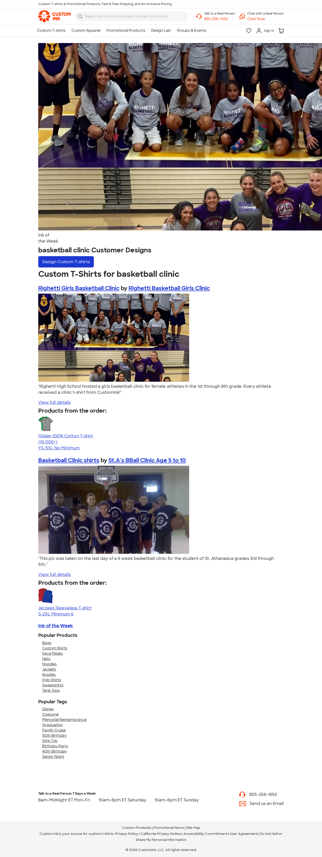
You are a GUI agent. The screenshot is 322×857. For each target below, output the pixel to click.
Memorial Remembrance (64, 719)
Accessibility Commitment (205, 834)
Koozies (49, 674)
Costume (50, 714)
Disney (48, 709)
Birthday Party (55, 746)
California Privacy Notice (160, 834)
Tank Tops (51, 690)
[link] (54, 16)
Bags (46, 643)
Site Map (193, 828)
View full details (54, 402)
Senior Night (53, 756)
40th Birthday (54, 751)
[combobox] (131, 16)
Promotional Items (168, 828)
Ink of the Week (55, 626)
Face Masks (52, 653)
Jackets (49, 669)
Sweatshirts (52, 685)
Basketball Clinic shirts (68, 460)
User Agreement (244, 834)
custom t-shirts (101, 834)
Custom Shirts (54, 648)
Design (66, 261)
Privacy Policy (126, 834)
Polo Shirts (51, 680)
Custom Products (136, 828)
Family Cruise (54, 730)
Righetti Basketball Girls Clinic (169, 288)
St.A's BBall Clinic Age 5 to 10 (147, 460)
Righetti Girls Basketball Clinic (78, 288)
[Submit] (80, 16)
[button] (265, 19)
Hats (46, 658)
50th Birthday (54, 735)
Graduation (52, 725)
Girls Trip (50, 740)
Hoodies (49, 664)
